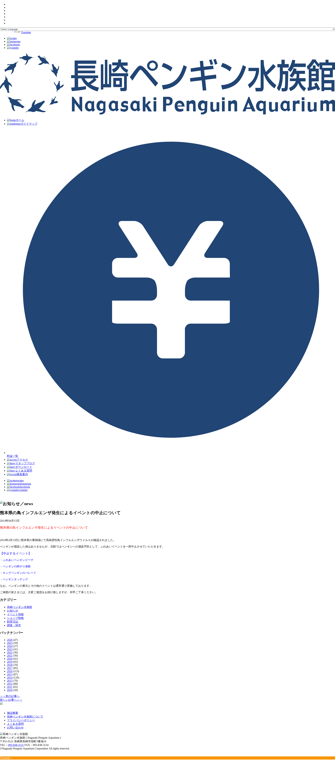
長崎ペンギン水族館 (19, 607)
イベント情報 (15, 614)
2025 (10, 642)
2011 (9, 686)
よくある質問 (15, 723)
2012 (10, 683)
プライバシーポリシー (21, 720)
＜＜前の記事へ (10, 696)
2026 (10, 639)
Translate (26, 32)
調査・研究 (14, 625)
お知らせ (12, 610)
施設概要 (12, 712)
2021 (10, 655)
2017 (10, 668)
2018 (10, 664)
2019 (10, 661)
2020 (10, 658)
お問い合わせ (15, 727)
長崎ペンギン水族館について (25, 716)
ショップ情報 (15, 618)
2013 (10, 680)
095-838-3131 (16, 745)
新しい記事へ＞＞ (11, 699)
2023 (10, 649)
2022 (10, 652)
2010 (10, 690)
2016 (10, 671)
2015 (10, 674)
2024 (10, 646)
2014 (10, 677)
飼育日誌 (12, 621)
